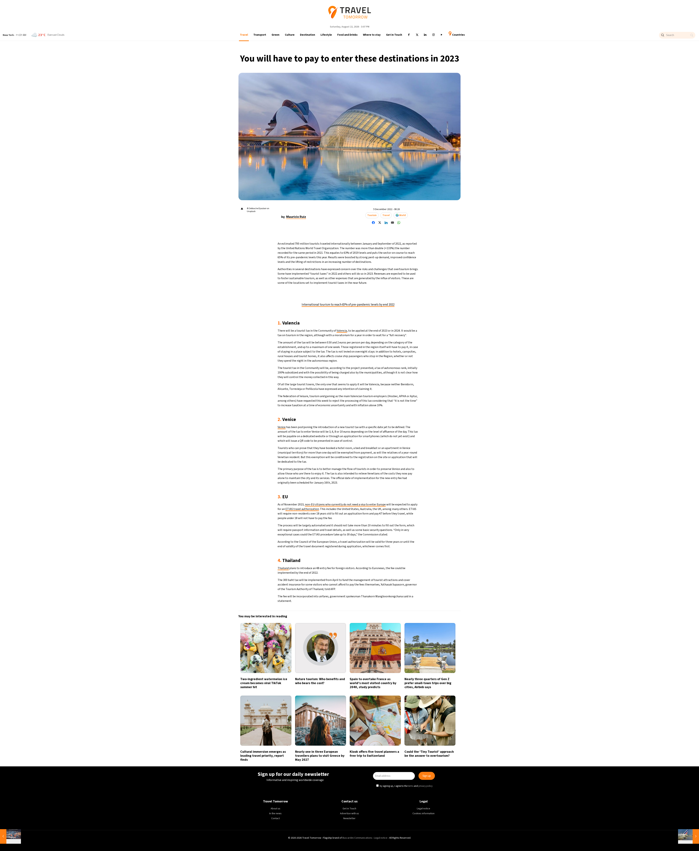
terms (411, 442)
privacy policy (426, 442)
